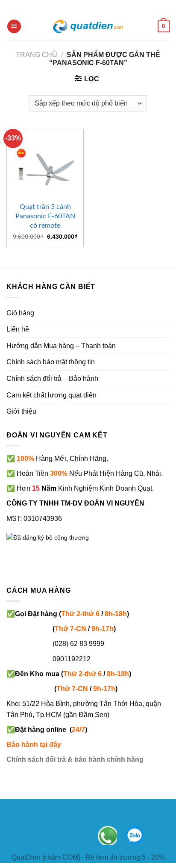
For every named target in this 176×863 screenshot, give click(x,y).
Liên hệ (17, 329)
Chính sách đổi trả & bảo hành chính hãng (75, 759)
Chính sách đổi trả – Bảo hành (52, 378)
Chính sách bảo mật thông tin (50, 362)
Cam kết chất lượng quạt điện (51, 395)
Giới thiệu (21, 411)
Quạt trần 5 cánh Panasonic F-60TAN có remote (45, 216)
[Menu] (14, 27)
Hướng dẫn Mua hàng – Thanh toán (61, 345)
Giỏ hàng (20, 313)
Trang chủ (36, 54)
